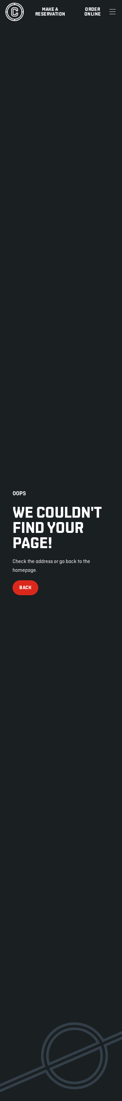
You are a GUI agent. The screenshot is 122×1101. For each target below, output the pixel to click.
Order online (92, 11)
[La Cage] (14, 12)
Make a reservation (50, 11)
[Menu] (112, 12)
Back (25, 587)
